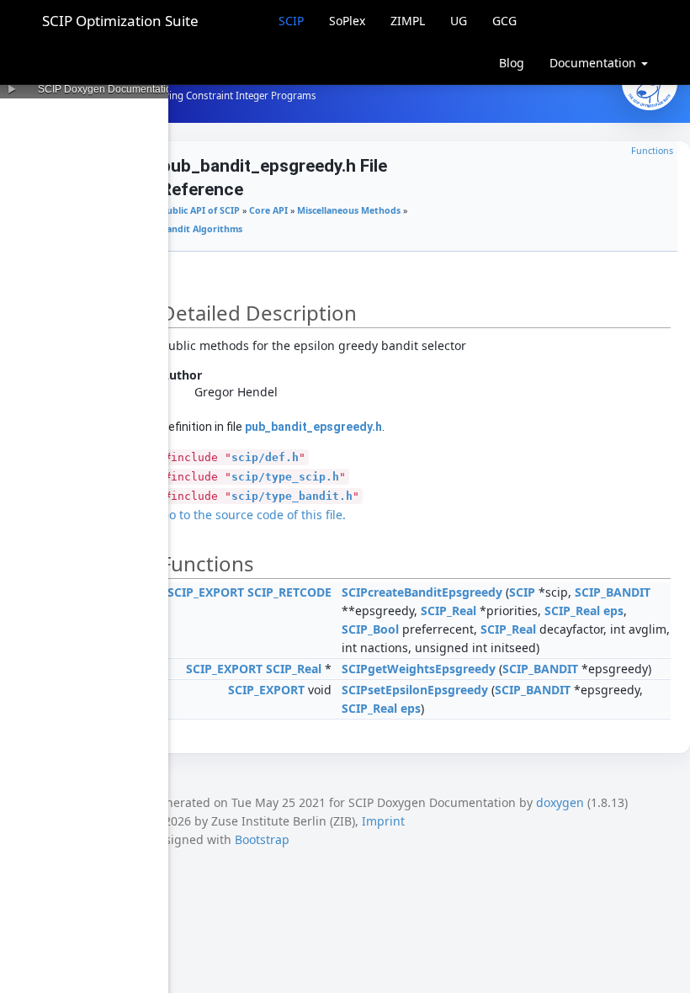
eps (613, 611)
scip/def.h (265, 457)
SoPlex (347, 21)
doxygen (560, 802)
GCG (504, 21)
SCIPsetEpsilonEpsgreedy (415, 690)
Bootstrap (262, 839)
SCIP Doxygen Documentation (108, 89)
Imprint (383, 821)
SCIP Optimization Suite (120, 20)
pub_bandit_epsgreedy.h (313, 426)
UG (458, 21)
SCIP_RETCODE (289, 592)
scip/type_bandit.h (292, 496)
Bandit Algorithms (201, 229)
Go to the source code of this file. (253, 515)
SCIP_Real (448, 611)
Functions (652, 151)
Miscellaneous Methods (349, 210)
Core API (268, 210)
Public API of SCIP (200, 210)
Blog (511, 63)
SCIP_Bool (370, 629)
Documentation (594, 63)
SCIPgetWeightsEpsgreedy (419, 669)
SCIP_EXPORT (205, 592)
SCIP (291, 21)
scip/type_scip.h (285, 476)
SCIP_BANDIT (612, 592)
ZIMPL (407, 21)
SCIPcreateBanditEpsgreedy (422, 592)
